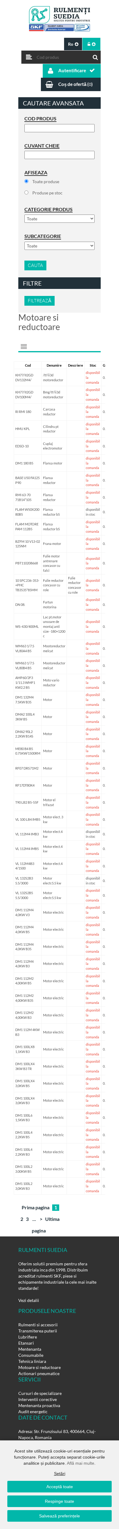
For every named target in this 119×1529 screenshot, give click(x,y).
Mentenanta (29, 1349)
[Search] (95, 56)
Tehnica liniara (32, 1361)
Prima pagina (35, 1207)
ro (70, 44)
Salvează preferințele (59, 1515)
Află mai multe (80, 1463)
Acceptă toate (59, 1486)
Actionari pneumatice (39, 1373)
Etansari (26, 1343)
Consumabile (30, 1355)
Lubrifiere (27, 1336)
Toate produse (45, 181)
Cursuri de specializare (40, 1393)
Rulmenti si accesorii (38, 1324)
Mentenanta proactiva (39, 1405)
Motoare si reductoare (39, 1367)
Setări (59, 1473)
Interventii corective (37, 1399)
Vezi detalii (28, 1300)
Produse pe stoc (47, 192)
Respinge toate (59, 1501)
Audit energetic (33, 1411)
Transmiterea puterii (37, 1330)
